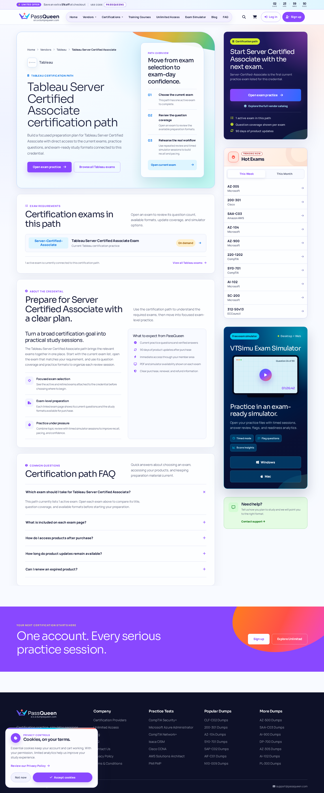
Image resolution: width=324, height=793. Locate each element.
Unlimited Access (168, 17)
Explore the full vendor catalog (268, 106)
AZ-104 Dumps (215, 734)
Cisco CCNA (157, 749)
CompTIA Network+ (163, 734)
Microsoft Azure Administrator (171, 727)
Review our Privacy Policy (28, 766)
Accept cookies (64, 777)
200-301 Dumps (216, 727)
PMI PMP (155, 763)
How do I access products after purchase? (59, 538)
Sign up (258, 639)
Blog (214, 17)
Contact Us (101, 749)
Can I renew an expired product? (51, 569)
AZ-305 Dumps (270, 749)
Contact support (252, 521)
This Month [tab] (284, 174)
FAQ (225, 17)
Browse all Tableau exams (97, 167)
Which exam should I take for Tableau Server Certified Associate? (78, 492)
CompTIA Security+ (163, 720)
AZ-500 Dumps (271, 720)
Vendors (88, 17)
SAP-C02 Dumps (216, 749)
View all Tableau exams (187, 263)
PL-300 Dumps (270, 763)
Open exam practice (47, 167)
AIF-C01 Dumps (215, 756)
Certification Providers (110, 720)
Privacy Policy (103, 756)
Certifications (111, 17)
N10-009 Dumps (216, 763)
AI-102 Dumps (270, 756)
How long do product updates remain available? (64, 553)
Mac (268, 476)
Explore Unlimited (289, 639)
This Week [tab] (247, 174)
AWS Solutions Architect (167, 756)
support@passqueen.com (291, 786)
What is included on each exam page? (56, 522)
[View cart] (254, 17)
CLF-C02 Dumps (216, 720)
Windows (268, 462)
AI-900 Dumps (270, 734)
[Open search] (244, 17)
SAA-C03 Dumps (272, 727)
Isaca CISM (157, 742)
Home (74, 17)
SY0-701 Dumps (215, 742)
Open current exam (163, 165)
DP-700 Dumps (271, 742)
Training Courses (139, 17)
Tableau (62, 50)
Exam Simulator (195, 17)
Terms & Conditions (107, 763)
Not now (20, 777)
